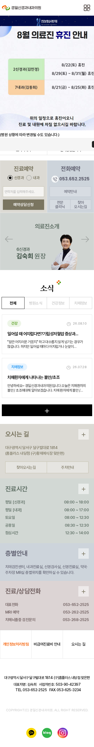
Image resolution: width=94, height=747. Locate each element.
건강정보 (58, 303)
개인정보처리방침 (16, 644)
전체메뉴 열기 (87, 8)
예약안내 (70, 191)
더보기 (47, 410)
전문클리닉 (60, 204)
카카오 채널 (33, 734)
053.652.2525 (74, 179)
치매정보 (80, 303)
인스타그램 (64, 734)
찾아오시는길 (80, 204)
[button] (11, 239)
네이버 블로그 (48, 734)
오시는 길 (78, 644)
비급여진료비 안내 (47, 644)
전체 (13, 303)
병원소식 (35, 303)
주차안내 (67, 467)
